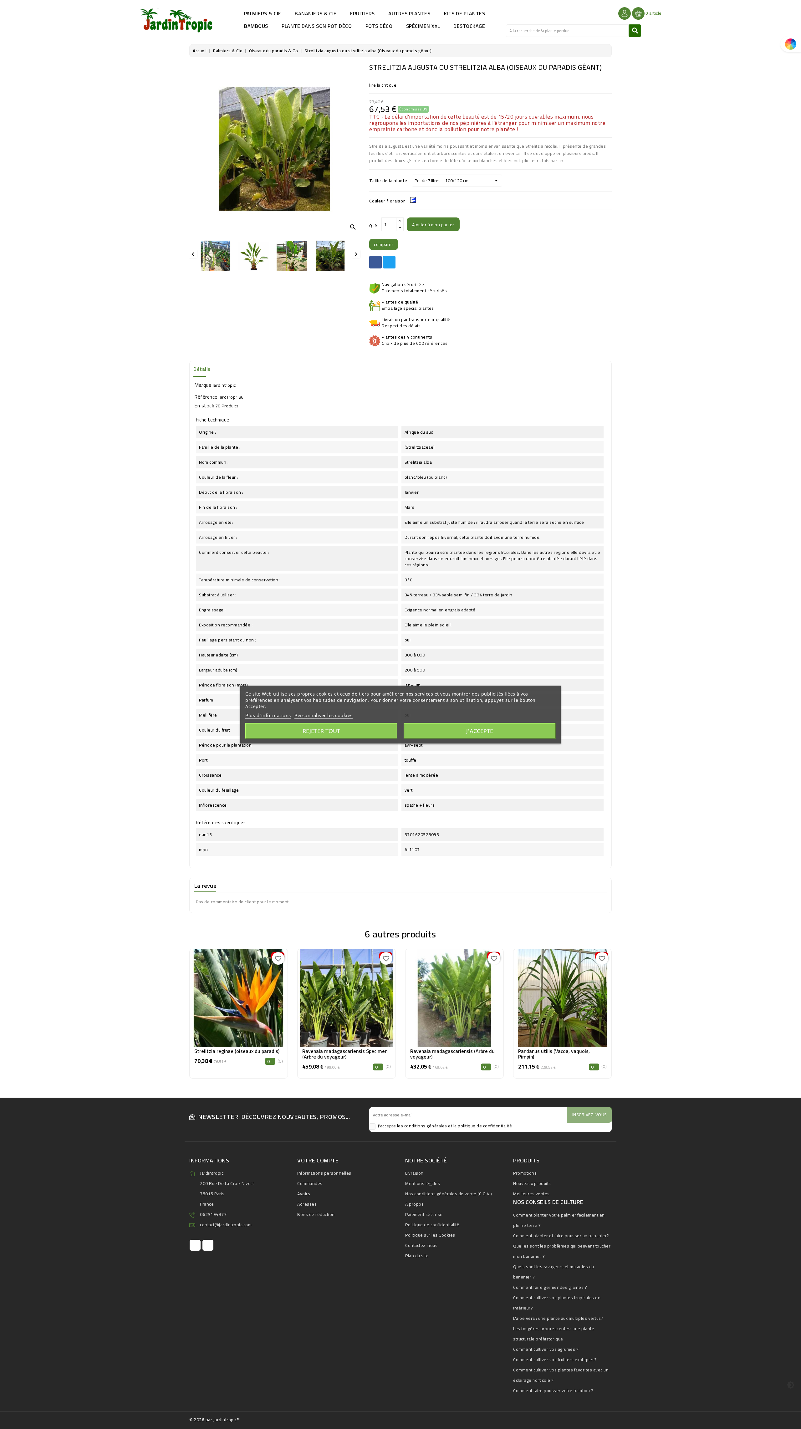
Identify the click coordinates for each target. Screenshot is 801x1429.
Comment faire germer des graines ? (550, 1287)
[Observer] (238, 996)
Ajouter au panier (238, 1012)
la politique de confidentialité (482, 1126)
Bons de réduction (316, 1214)
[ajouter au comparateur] (224, 996)
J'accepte (479, 730)
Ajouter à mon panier (433, 225)
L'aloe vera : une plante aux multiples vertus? (558, 1318)
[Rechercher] (635, 30)
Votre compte (318, 1160)
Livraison (414, 1173)
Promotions (525, 1173)
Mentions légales (422, 1183)
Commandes (310, 1183)
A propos (414, 1204)
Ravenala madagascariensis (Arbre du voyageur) (452, 1053)
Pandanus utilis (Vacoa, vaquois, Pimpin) (554, 1053)
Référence (205, 397)
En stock (204, 405)
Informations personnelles (324, 1173)
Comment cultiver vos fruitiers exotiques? (555, 1359)
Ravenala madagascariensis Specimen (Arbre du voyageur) (344, 1053)
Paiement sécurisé (424, 1214)
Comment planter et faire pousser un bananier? (561, 1236)
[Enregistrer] (253, 996)
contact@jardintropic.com (226, 1225)
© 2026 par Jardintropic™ (214, 1419)
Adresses (307, 1204)
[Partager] (375, 262)
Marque (202, 385)
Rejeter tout (321, 730)
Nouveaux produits (532, 1183)
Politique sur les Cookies (430, 1235)
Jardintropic (224, 385)
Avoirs (303, 1194)
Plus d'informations (268, 715)
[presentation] (191, 1007)
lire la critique (382, 85)
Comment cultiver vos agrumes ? (546, 1349)
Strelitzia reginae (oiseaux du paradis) (236, 1051)
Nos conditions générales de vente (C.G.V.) (448, 1194)
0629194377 (213, 1214)
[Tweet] (389, 262)
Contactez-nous (421, 1245)
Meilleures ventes (531, 1194)
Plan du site (417, 1256)
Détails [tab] (202, 369)
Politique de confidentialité (432, 1225)
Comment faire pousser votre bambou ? (553, 1390)
